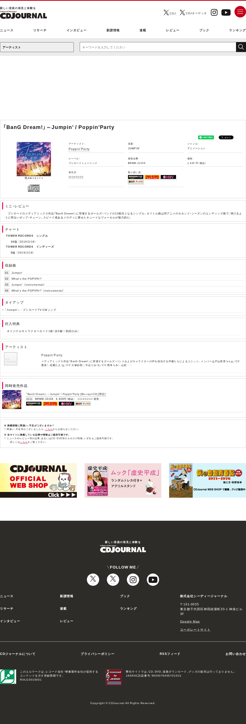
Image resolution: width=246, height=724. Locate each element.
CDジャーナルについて (18, 653)
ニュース (6, 30)
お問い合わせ (236, 653)
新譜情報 (113, 30)
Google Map (190, 621)
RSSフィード (170, 653)
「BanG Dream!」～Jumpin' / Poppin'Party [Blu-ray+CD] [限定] (66, 394)
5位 (13, 252)
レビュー (173, 30)
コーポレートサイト (195, 629)
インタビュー (76, 30)
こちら (49, 429)
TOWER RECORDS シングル (27, 235)
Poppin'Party (79, 148)
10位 (14, 241)
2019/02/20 (76, 177)
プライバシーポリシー (98, 653)
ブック (204, 30)
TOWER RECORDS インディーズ (30, 246)
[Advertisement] (123, 90)
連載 (143, 30)
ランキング (237, 30)
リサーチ (40, 30)
